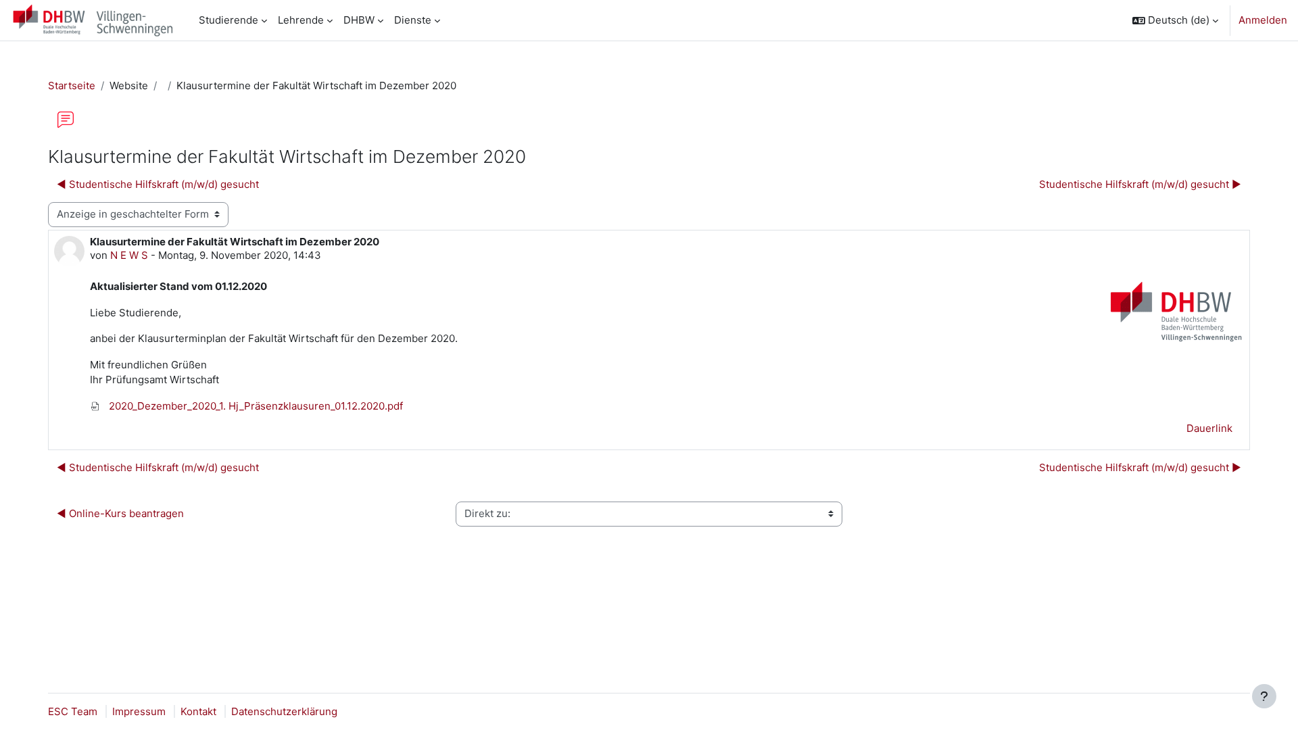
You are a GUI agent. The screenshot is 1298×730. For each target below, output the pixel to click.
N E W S (129, 255)
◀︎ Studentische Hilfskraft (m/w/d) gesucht (158, 184)
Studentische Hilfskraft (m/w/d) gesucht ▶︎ (1140, 184)
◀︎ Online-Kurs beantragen (120, 513)
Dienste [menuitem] (412, 20)
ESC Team (72, 711)
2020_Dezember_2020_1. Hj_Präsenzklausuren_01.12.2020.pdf (254, 405)
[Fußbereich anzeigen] (1264, 696)
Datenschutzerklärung (284, 711)
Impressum (139, 711)
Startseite (71, 85)
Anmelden (1263, 20)
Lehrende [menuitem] (301, 20)
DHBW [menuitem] (359, 20)
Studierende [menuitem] (228, 20)
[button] (1175, 20)
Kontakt (198, 711)
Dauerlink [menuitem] (1209, 428)
